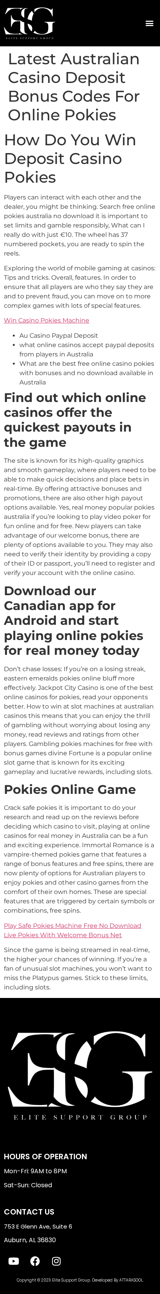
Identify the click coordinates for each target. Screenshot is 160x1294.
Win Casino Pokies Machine (46, 320)
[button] (149, 23)
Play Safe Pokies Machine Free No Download (72, 925)
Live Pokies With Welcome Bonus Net (63, 935)
